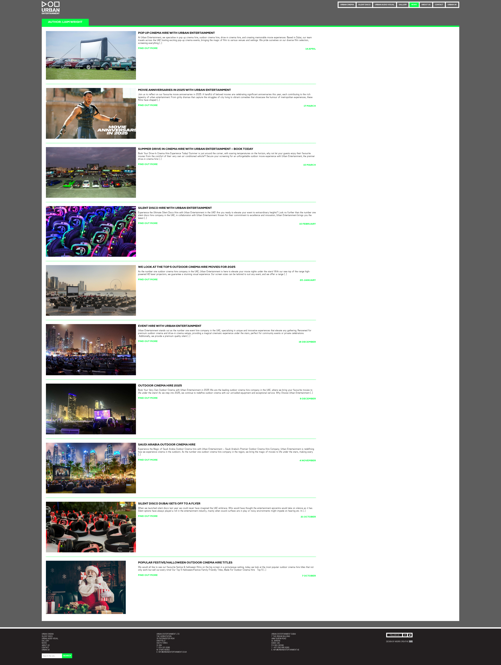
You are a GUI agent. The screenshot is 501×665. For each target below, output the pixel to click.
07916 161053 (164, 650)
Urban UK (452, 5)
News (414, 5)
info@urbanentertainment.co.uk (173, 652)
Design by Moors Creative (397, 641)
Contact (439, 5)
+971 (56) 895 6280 (281, 647)
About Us (426, 5)
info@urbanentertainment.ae (286, 650)
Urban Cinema (347, 5)
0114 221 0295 (164, 647)
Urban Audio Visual (384, 5)
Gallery (403, 5)
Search (67, 656)
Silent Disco (364, 5)
